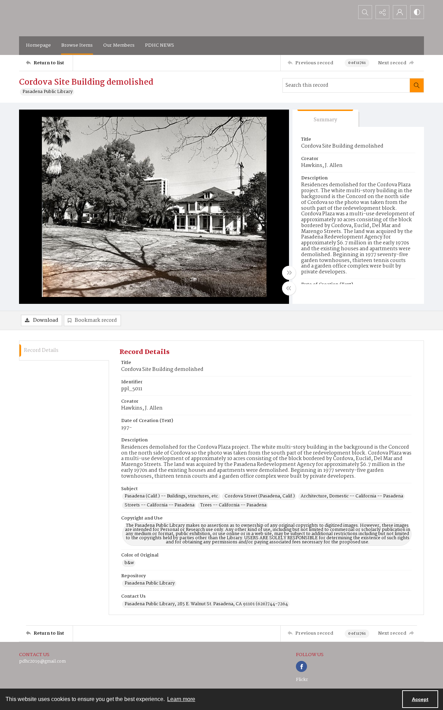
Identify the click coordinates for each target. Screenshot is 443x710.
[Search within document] (417, 85)
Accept (420, 699)
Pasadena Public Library (47, 91)
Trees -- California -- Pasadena (233, 505)
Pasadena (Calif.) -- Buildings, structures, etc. (172, 496)
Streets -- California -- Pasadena (160, 505)
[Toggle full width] (289, 273)
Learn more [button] (181, 699)
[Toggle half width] (289, 288)
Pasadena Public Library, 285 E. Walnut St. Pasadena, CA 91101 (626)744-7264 (206, 604)
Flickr (302, 679)
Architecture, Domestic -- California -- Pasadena (352, 496)
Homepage (38, 45)
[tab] (325, 118)
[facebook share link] (301, 666)
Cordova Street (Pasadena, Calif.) (260, 496)
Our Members (119, 45)
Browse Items (77, 45)
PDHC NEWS (159, 45)
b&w (129, 563)
